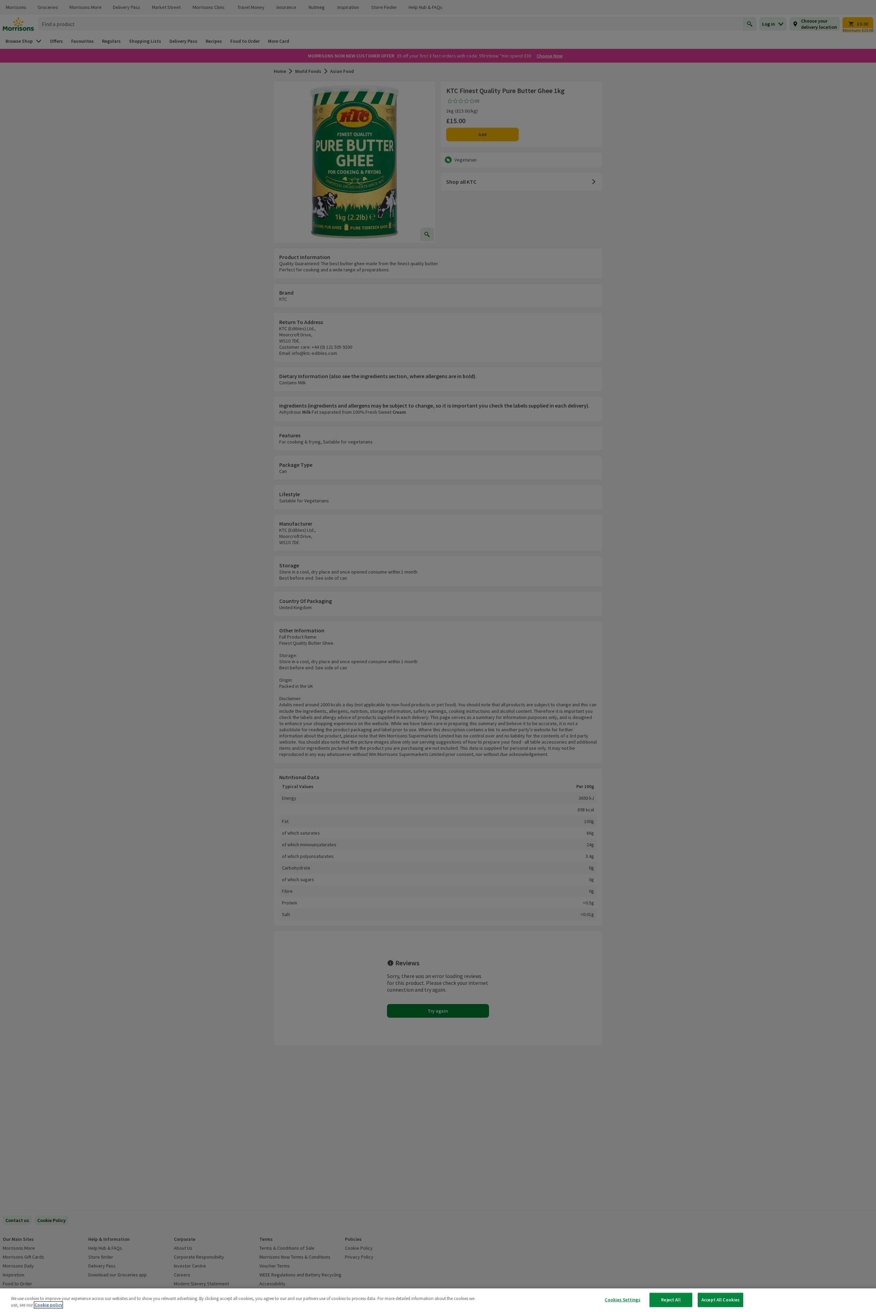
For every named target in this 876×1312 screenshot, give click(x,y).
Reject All (670, 1300)
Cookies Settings (622, 1300)
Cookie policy (48, 1305)
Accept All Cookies (720, 1300)
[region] (438, 1300)
